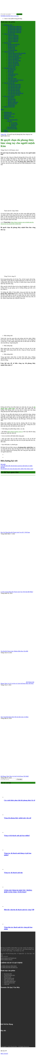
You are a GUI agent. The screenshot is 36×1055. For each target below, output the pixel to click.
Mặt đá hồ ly (11, 97)
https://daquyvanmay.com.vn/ (15, 431)
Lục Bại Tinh (14, 124)
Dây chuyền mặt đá (9, 96)
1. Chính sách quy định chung (9, 966)
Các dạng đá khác (12, 50)
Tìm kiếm (19, 14)
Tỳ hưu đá (10, 72)
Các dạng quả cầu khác (14, 94)
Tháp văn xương (12, 78)
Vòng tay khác (12, 66)
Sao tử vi (9, 121)
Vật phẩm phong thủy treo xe (15, 80)
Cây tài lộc (10, 77)
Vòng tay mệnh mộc (13, 38)
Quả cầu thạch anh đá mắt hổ (15, 93)
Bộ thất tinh (11, 71)
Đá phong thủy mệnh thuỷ (15, 28)
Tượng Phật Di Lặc (13, 74)
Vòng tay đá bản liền (13, 56)
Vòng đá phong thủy (9, 34)
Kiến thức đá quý (12, 127)
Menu (2, 109)
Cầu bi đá (6, 984)
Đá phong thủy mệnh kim (14, 26)
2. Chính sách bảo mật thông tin (9, 967)
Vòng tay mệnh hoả (13, 40)
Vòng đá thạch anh (9, 51)
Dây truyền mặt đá (9, 979)
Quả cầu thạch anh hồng (14, 84)
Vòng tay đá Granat (13, 62)
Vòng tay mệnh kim (13, 35)
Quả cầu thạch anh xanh (14, 87)
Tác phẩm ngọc (12, 69)
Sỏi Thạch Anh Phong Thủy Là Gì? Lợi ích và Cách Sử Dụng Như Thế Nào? (17, 682)
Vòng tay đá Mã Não (13, 63)
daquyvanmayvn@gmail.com (8, 958)
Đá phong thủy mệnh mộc (15, 29)
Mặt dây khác (11, 105)
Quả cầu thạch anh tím (14, 90)
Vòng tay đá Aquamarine (14, 57)
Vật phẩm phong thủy (10, 68)
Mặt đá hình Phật (12, 103)
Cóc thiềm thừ (11, 75)
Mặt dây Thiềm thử (13, 102)
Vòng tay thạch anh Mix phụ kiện (17, 53)
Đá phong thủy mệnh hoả (14, 31)
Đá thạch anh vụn (12, 45)
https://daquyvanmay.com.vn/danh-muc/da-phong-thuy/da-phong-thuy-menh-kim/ (17, 223)
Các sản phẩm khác (13, 81)
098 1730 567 (4, 1053)
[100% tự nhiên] (13, 12)
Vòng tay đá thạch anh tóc (15, 54)
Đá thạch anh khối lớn (14, 44)
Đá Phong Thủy (8, 25)
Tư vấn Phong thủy (12, 119)
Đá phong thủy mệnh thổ (14, 32)
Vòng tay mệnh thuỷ (13, 37)
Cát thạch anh (11, 48)
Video (5, 130)
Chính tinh (13, 125)
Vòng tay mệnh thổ (13, 41)
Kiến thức (6, 118)
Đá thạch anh (7, 42)
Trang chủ (3, 134)
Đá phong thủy (8, 112)
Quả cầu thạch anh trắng (14, 92)
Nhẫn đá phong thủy (9, 106)
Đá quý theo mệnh (12, 128)
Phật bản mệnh (12, 99)
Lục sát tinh (14, 122)
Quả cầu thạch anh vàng (14, 86)
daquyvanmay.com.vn (6, 959)
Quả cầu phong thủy (9, 83)
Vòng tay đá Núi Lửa (13, 65)
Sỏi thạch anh (11, 47)
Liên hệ (6, 131)
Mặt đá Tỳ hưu (12, 100)
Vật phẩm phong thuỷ (10, 981)
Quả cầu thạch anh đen (14, 89)
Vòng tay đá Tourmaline (14, 60)
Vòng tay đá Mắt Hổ (13, 59)
